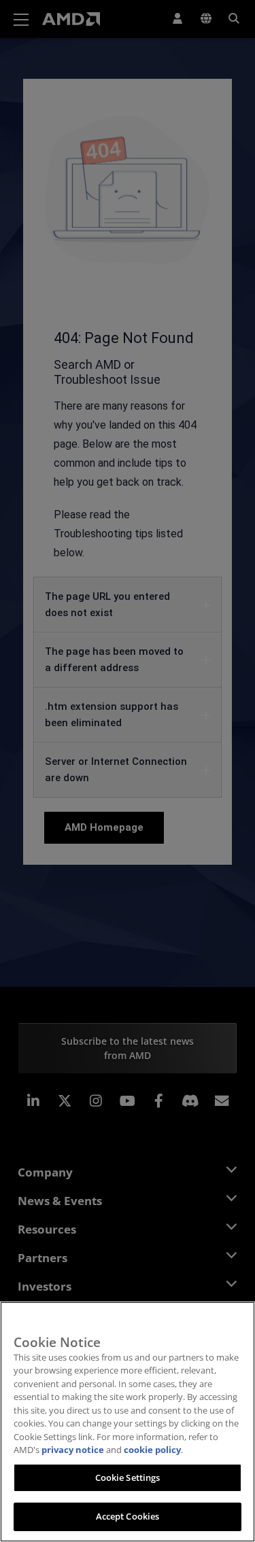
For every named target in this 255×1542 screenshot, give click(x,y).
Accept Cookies (128, 1516)
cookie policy (152, 1450)
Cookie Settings (127, 1477)
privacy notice (72, 1450)
